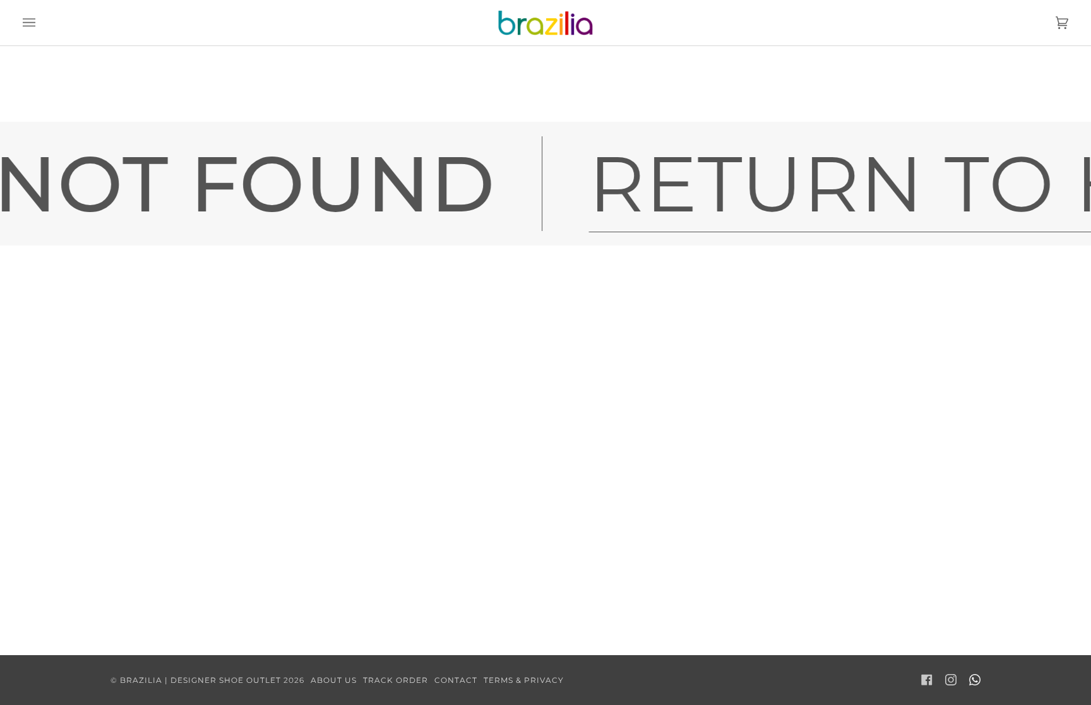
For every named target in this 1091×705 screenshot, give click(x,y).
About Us (334, 680)
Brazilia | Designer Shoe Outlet (200, 680)
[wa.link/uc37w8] (975, 679)
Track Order (395, 680)
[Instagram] (951, 679)
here (599, 107)
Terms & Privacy (524, 680)
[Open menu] (42, 22)
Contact (455, 680)
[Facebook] (927, 679)
